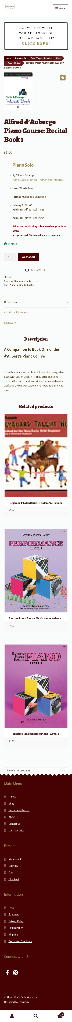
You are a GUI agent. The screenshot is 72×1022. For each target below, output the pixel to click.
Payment (14, 914)
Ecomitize (24, 1002)
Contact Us (14, 823)
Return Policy (16, 927)
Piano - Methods (14, 63)
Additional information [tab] (16, 312)
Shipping (14, 934)
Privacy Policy (16, 921)
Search (36, 1016)
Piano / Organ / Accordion (41, 58)
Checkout (14, 879)
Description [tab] (10, 302)
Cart (11, 872)
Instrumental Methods (51, 179)
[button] (63, 77)
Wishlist (13, 865)
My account (15, 859)
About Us (13, 817)
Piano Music (19, 179)
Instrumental (20, 58)
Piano (58, 58)
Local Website (16, 830)
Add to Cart (28, 257)
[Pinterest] (15, 973)
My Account (12, 1016)
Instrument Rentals (19, 810)
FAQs (11, 908)
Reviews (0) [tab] (10, 322)
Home (8, 58)
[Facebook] (7, 973)
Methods (32, 179)
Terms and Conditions (20, 941)
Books (30, 285)
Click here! (36, 43)
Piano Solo (23, 165)
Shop (11, 803)
